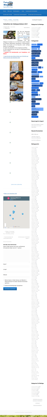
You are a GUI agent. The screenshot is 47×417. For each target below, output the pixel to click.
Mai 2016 (33, 311)
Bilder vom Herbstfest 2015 (10, 193)
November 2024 (34, 175)
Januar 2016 (33, 316)
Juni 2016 (33, 310)
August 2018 (33, 275)
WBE (32, 134)
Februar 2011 (34, 371)
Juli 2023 (33, 196)
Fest (4, 233)
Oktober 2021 (34, 224)
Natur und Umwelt (37, 85)
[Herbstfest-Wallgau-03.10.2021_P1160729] (16, 147)
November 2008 (34, 372)
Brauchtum (35, 56)
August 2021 (33, 227)
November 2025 (34, 159)
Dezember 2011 (34, 366)
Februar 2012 (34, 364)
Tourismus (35, 94)
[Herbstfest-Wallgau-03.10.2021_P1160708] (16, 137)
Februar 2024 (34, 187)
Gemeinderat (33, 30)
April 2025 (33, 168)
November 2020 (34, 239)
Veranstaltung (7, 233)
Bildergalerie (8, 232)
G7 (42, 67)
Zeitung (12, 233)
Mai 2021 (33, 231)
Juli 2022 (33, 212)
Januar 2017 (33, 300)
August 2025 (33, 163)
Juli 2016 (33, 308)
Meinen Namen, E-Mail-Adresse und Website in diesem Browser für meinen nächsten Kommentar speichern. (16, 281)
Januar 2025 (33, 172)
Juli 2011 (33, 368)
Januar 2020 (33, 252)
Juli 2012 (33, 362)
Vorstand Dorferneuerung (35, 109)
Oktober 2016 (34, 304)
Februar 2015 (34, 331)
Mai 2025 (33, 167)
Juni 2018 (33, 278)
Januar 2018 (33, 284)
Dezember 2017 (34, 286)
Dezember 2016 (34, 302)
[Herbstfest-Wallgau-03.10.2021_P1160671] (16, 96)
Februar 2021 (34, 235)
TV (39, 94)
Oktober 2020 (34, 240)
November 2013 (34, 350)
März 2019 (33, 266)
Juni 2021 (33, 230)
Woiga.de (35, 112)
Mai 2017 (33, 295)
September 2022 (34, 210)
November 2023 (34, 191)
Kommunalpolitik (34, 33)
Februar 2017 (34, 299)
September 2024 (34, 178)
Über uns (36, 134)
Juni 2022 (33, 214)
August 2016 (33, 307)
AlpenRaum (39, 44)
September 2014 (34, 338)
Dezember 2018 (34, 270)
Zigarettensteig (35, 116)
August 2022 (33, 211)
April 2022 (33, 216)
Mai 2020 (33, 247)
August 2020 (33, 243)
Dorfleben (35, 63)
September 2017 (34, 290)
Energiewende (35, 67)
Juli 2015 (33, 324)
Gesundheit (34, 69)
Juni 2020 (33, 246)
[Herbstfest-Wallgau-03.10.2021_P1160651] (16, 76)
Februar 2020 (34, 251)
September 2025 (34, 162)
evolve (16, 412)
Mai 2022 (33, 215)
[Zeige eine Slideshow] (16, 184)
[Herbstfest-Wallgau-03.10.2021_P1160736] (16, 157)
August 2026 (33, 147)
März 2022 (33, 218)
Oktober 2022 (34, 208)
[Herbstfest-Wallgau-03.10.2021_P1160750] (16, 167)
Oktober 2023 (34, 192)
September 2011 (34, 367)
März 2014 (33, 346)
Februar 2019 (34, 267)
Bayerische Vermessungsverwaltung (37, 400)
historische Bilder (35, 74)
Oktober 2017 (34, 288)
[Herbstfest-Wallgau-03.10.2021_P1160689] (16, 127)
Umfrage (33, 97)
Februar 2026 (34, 155)
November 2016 (34, 303)
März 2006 (33, 376)
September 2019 (34, 258)
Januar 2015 (33, 332)
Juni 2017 (33, 294)
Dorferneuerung (34, 29)
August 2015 (33, 323)
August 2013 (33, 352)
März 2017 (33, 298)
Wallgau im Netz (34, 37)
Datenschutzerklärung (37, 405)
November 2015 (34, 319)
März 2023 (33, 202)
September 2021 (34, 226)
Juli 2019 (33, 260)
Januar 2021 (33, 236)
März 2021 (33, 234)
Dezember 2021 (34, 222)
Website (5, 274)
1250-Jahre (34, 44)
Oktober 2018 (34, 272)
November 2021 (34, 223)
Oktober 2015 (34, 320)
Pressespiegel (15, 19)
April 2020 (33, 248)
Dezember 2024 (34, 174)
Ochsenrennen (35, 88)
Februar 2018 (34, 283)
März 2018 (33, 282)
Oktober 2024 (34, 176)
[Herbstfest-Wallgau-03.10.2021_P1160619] (16, 66)
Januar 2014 (33, 348)
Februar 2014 (34, 347)
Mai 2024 (33, 183)
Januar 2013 (33, 359)
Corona (33, 58)
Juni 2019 (33, 262)
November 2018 (34, 271)
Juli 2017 (33, 292)
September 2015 (34, 322)
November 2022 (34, 207)
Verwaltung (35, 104)
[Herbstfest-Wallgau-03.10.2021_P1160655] (16, 86)
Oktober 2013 (34, 351)
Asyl (39, 48)
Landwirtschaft (35, 83)
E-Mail (5, 269)
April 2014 (33, 344)
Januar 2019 (33, 268)
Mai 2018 (33, 279)
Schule (34, 90)
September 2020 (34, 242)
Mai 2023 (33, 199)
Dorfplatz (12, 232)
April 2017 (33, 296)
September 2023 (34, 194)
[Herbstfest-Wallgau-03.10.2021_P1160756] (16, 177)
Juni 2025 (33, 166)
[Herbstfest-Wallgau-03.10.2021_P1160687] (16, 117)
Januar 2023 (33, 204)
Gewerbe (34, 72)
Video (33, 106)
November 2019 (34, 255)
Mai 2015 (33, 327)
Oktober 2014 (34, 336)
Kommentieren (27, 27)
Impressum (37, 403)
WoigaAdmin (7, 28)
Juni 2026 (33, 150)
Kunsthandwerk (35, 81)
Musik (41, 83)
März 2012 (33, 363)
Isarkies (41, 76)
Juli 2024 (33, 180)
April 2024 (33, 184)
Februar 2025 (34, 171)
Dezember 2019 (34, 254)
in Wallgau (10, 19)
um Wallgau (33, 35)
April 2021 (33, 232)
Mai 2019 (33, 263)
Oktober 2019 (34, 256)
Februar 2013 (34, 358)
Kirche (33, 79)
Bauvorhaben (36, 51)
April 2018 (33, 280)
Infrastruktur (35, 76)
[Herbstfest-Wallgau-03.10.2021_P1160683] (16, 106)
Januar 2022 (33, 220)
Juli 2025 (33, 164)
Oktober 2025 (34, 160)
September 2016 (34, 306)
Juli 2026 (33, 148)
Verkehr (33, 101)
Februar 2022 (34, 219)
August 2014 (33, 339)
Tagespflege (35, 92)
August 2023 (33, 195)
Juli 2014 (33, 340)
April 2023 (33, 200)
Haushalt (40, 72)
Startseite (5, 19)
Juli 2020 (33, 244)
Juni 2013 (33, 355)
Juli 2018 (33, 276)
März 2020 (33, 250)
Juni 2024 (33, 182)
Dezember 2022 (34, 206)
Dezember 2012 (34, 360)
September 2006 (34, 375)
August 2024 (33, 179)
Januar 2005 (33, 379)
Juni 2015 (33, 326)
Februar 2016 (34, 315)
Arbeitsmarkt (34, 48)
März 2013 (33, 356)
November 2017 (34, 287)
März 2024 (33, 186)
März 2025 (33, 170)
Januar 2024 (33, 188)
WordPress (30, 412)
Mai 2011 (33, 370)
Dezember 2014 (34, 334)
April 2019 (33, 264)
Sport (38, 90)
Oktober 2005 (34, 378)
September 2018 (34, 274)
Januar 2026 (33, 156)
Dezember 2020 (34, 238)
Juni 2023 (33, 198)
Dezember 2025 (34, 158)
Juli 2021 (33, 228)
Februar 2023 (34, 203)
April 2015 (33, 328)
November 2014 (34, 335)
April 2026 (33, 152)
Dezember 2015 (34, 318)
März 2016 (33, 314)
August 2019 (33, 259)
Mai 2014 (33, 343)
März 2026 (33, 154)
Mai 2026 (33, 151)
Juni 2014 (33, 342)
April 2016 (33, 312)
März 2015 (33, 330)
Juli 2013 (33, 354)
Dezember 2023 (34, 190)
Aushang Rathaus (34, 27)
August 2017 (33, 291)
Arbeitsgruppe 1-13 (36, 46)
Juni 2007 (33, 374)
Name (4, 264)
